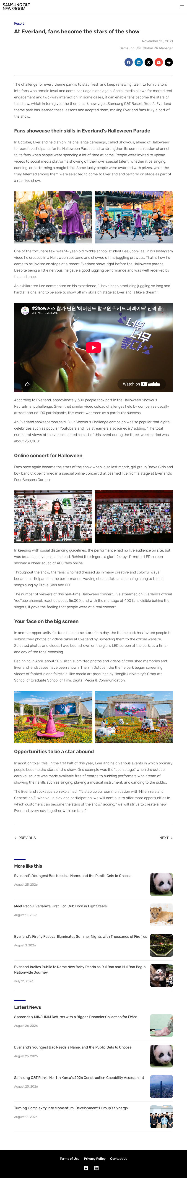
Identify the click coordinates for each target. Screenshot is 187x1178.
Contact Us (118, 1159)
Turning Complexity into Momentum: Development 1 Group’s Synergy (71, 1108)
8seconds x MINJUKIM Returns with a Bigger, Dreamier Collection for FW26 (75, 1017)
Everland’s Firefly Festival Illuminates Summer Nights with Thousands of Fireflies (80, 936)
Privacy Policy (95, 1159)
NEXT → (166, 838)
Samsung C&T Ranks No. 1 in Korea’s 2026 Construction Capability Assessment (79, 1077)
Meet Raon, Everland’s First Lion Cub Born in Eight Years (60, 906)
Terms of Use (69, 1159)
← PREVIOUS (25, 838)
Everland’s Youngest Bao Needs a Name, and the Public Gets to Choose (72, 876)
